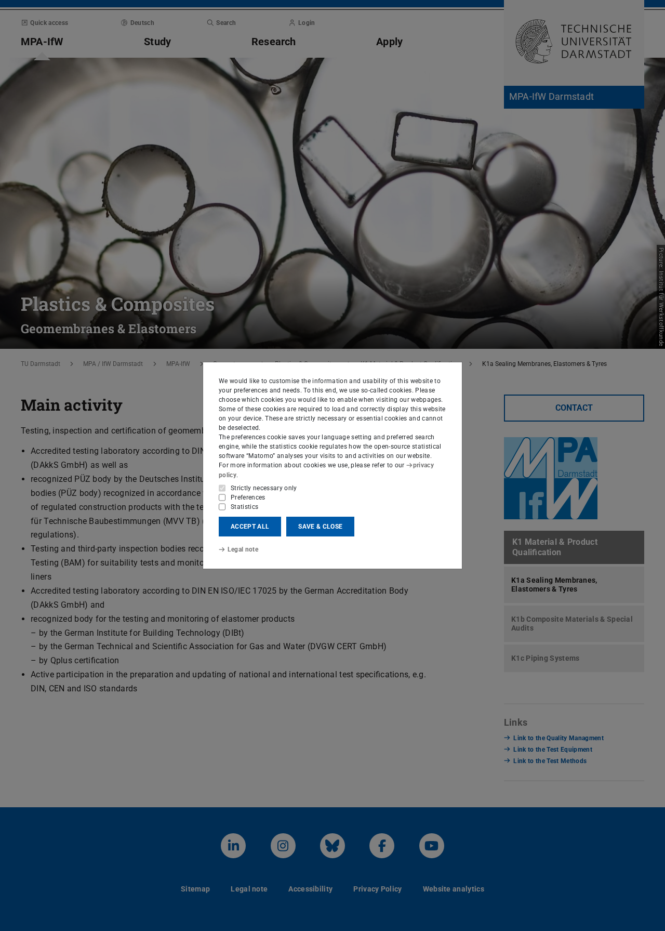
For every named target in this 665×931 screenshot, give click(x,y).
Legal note (243, 549)
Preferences (248, 497)
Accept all (250, 526)
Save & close (320, 526)
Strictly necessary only (264, 488)
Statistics (244, 506)
